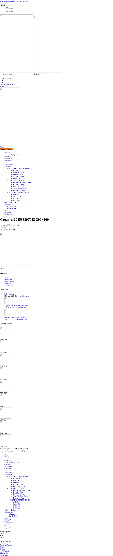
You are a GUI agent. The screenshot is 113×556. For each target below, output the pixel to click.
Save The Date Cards (20, 188)
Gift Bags (16, 198)
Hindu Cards (17, 170)
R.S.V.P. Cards (18, 186)
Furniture (7, 283)
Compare (7, 526)
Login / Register (10, 528)
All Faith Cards (18, 176)
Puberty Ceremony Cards (22, 182)
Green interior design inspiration (15, 317)
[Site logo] (17, 72)
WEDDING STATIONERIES (19, 192)
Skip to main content (20, 1)
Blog (6, 277)
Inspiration (8, 285)
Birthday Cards (18, 184)
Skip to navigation (6, 1)
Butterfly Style (14, 155)
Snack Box (17, 196)
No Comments (24, 296)
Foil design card (10, 294)
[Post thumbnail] (8, 304)
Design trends (9, 281)
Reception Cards (19, 190)
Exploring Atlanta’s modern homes (16, 306)
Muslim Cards (18, 174)
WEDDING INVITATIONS (19, 168)
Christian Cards (18, 172)
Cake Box (16, 194)
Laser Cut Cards (19, 178)
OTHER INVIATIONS (17, 180)
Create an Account (6, 545)
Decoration (8, 279)
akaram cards (14, 226)
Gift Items (16, 200)
